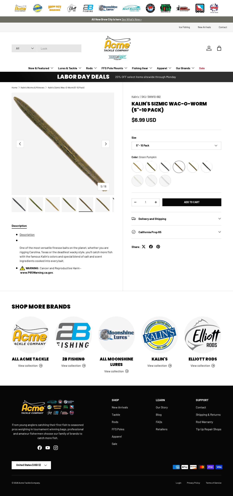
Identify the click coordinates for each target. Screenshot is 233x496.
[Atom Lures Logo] (214, 8)
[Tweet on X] (143, 246)
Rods (89, 68)
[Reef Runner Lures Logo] (131, 8)
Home (14, 87)
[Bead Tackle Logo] (199, 8)
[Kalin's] (159, 334)
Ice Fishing (184, 27)
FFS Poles (118, 429)
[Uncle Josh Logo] (165, 8)
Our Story (162, 407)
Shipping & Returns (208, 414)
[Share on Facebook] (151, 246)
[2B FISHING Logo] (88, 8)
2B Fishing (73, 359)
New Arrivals (204, 27)
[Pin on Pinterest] (158, 246)
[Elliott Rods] (202, 334)
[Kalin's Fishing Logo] (37, 8)
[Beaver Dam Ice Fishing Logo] (150, 8)
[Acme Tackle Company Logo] (20, 8)
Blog (159, 414)
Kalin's (135, 96)
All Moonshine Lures (116, 361)
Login (178, 482)
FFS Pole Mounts (112, 68)
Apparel (162, 68)
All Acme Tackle (30, 359)
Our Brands (183, 68)
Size (134, 137)
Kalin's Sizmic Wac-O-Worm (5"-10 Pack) (66, 87)
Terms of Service (213, 482)
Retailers (161, 429)
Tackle (116, 414)
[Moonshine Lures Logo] (108, 8)
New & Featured (38, 68)
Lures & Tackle (67, 68)
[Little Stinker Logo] (182, 8)
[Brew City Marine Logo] (54, 8)
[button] (219, 48)
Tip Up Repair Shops (208, 429)
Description (27, 234)
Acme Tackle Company (29, 482)
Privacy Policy (193, 482)
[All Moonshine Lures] (116, 334)
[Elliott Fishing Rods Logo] (72, 8)
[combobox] (46, 48)
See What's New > (132, 19)
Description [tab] (19, 225)
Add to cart (192, 201)
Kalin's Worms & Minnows (32, 87)
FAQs (159, 422)
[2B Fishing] (73, 334)
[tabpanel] (63, 253)
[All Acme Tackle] (30, 334)
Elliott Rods (203, 359)
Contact (223, 27)
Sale (202, 68)
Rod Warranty (204, 422)
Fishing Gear (140, 68)
